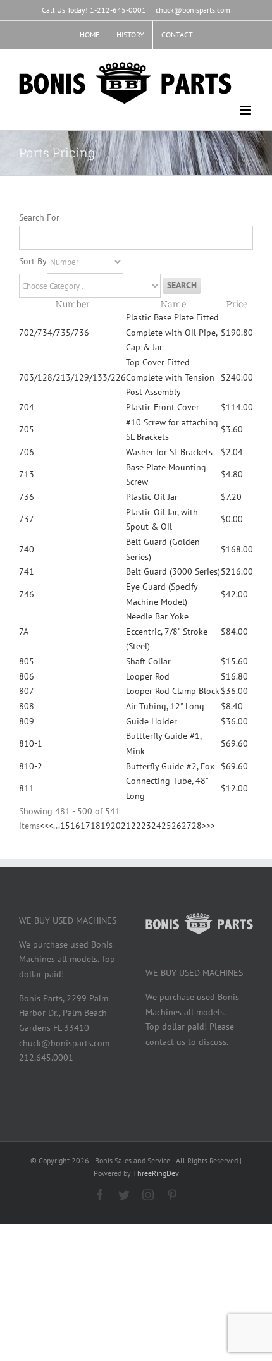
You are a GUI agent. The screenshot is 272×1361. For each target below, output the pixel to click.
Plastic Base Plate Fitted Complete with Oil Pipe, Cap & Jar (172, 332)
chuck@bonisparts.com (193, 10)
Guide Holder (151, 721)
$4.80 (232, 474)
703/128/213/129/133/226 (72, 377)
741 (26, 571)
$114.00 (237, 407)
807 (26, 691)
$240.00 (237, 377)
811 (26, 788)
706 (26, 452)
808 (26, 706)
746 (26, 594)
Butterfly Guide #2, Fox (170, 766)
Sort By (33, 261)
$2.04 (232, 452)
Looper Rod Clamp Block (172, 691)
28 (197, 825)
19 (106, 825)
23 (146, 825)
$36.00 (234, 691)
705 (26, 429)
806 (26, 676)
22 (136, 825)
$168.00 (237, 549)
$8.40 (232, 706)
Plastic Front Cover (162, 407)
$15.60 (234, 661)
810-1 (30, 743)
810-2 (30, 766)
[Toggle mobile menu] (246, 110)
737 (26, 519)
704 (26, 407)
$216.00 (237, 571)
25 (166, 825)
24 (156, 825)
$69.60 (234, 743)
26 (176, 825)
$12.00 (234, 788)
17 (85, 825)
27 (187, 825)
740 (26, 549)
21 (126, 825)
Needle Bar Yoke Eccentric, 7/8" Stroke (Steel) (166, 631)
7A (23, 631)
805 (26, 661)
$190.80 (237, 332)
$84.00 (234, 631)
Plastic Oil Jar (152, 497)
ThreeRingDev (156, 1173)
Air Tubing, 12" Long (165, 706)
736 (26, 497)
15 (65, 825)
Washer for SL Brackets (169, 452)
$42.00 (234, 594)
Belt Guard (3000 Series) (173, 571)
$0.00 (232, 519)
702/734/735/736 (54, 332)
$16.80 (234, 676)
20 (116, 825)
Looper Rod (148, 676)
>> (210, 825)
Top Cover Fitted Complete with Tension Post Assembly (170, 377)
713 (26, 474)
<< (44, 825)
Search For (39, 217)
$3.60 (232, 429)
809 (26, 721)
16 (75, 825)
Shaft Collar (148, 661)
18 (95, 825)
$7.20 (231, 497)
